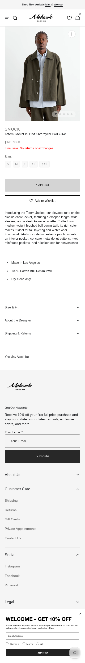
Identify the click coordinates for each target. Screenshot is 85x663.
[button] (77, 18)
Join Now (43, 652)
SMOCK (12, 129)
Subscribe (42, 456)
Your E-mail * (14, 432)
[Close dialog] (80, 613)
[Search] (15, 17)
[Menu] (7, 18)
